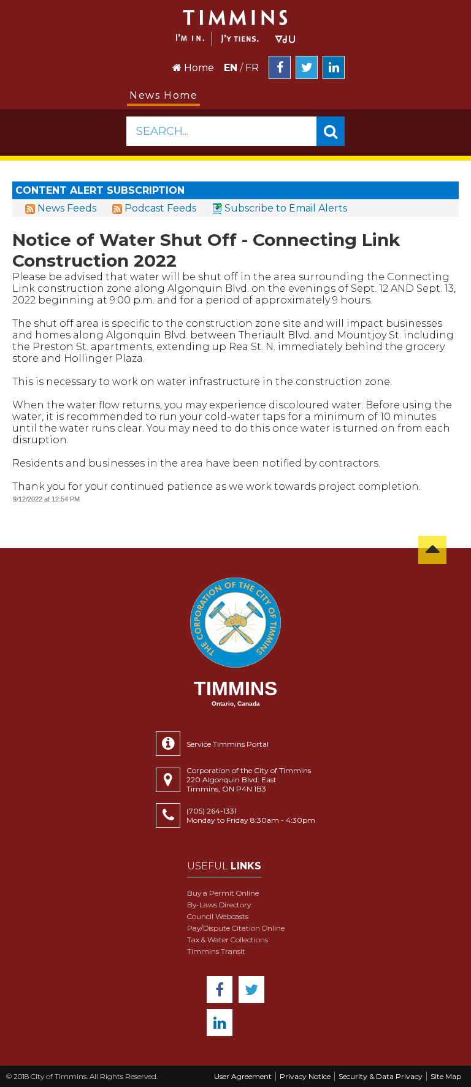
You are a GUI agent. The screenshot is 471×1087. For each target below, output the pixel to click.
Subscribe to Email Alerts (285, 208)
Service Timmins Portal (227, 744)
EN (230, 68)
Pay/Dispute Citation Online (236, 928)
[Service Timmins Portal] (171, 743)
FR (252, 68)
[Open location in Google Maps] (171, 780)
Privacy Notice (305, 1076)
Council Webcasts (217, 916)
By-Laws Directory (219, 904)
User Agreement (243, 1076)
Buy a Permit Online (223, 893)
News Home (163, 95)
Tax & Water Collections (227, 939)
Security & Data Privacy (381, 1076)
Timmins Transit (216, 951)
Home (198, 68)
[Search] (330, 131)
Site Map (446, 1076)
